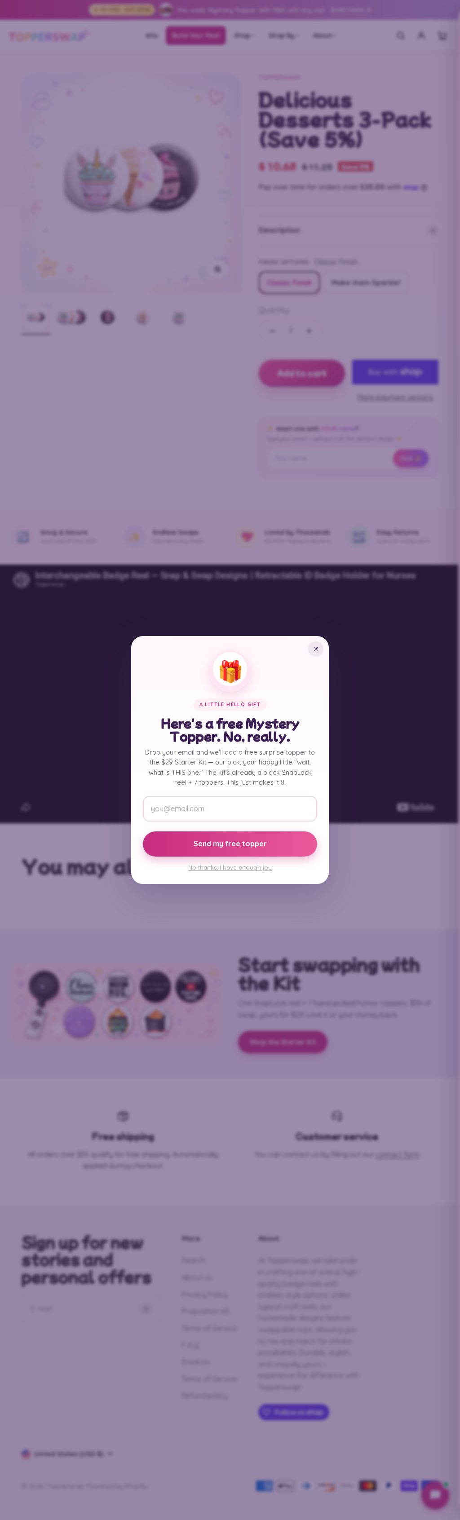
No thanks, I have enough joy (230, 867)
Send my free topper (230, 843)
